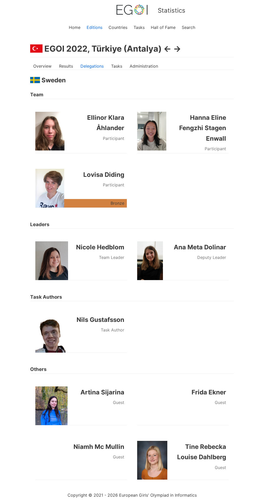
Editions (94, 27)
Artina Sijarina (102, 392)
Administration (144, 66)
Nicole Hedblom (100, 247)
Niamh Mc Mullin (98, 446)
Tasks (139, 27)
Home (74, 27)
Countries (118, 27)
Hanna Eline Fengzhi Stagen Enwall (202, 128)
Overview (42, 66)
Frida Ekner (209, 392)
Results (66, 66)
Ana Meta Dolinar (200, 247)
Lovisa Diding (103, 174)
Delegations (92, 66)
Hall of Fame (163, 27)
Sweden (53, 80)
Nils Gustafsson (100, 319)
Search (188, 27)
